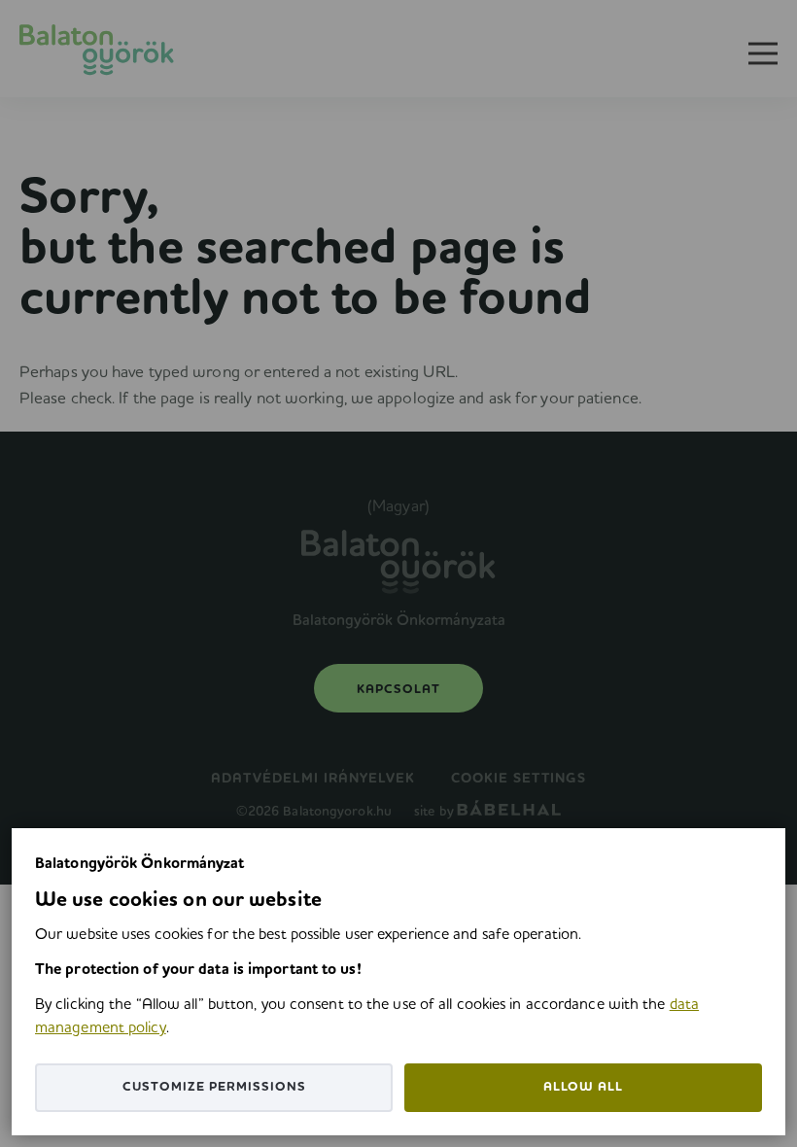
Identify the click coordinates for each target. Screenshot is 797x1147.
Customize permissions (214, 1087)
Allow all (583, 1087)
